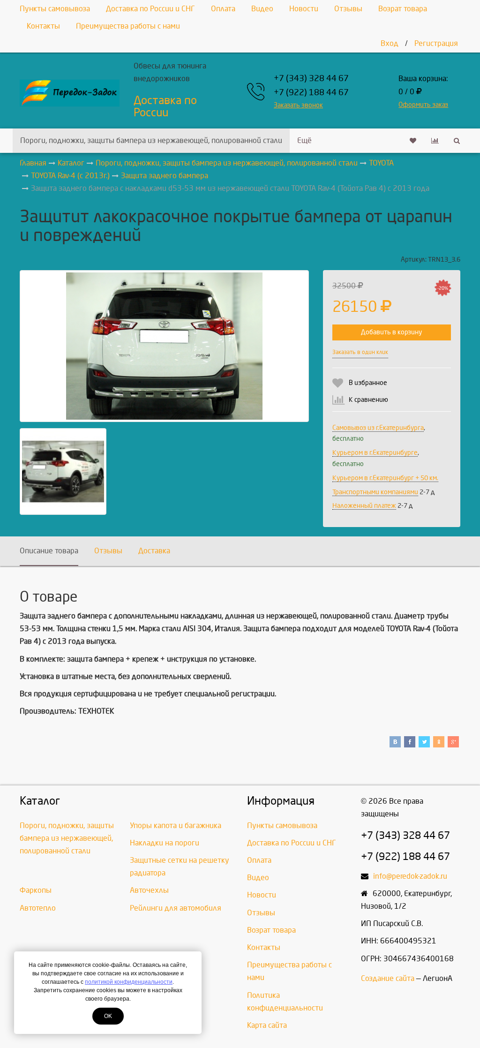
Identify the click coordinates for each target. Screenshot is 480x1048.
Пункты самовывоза (55, 9)
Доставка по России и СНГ (150, 9)
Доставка (154, 551)
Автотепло (38, 908)
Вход (389, 43)
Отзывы (348, 9)
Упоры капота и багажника (175, 825)
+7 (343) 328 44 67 (311, 78)
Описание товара (49, 551)
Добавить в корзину (391, 332)
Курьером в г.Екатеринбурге (375, 452)
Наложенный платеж (364, 505)
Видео (262, 9)
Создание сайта (387, 978)
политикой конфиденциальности (128, 982)
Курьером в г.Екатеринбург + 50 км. (385, 478)
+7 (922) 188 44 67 (311, 92)
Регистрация (436, 43)
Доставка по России (165, 106)
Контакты (43, 26)
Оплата (223, 9)
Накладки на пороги (164, 843)
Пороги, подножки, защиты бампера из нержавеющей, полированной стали (151, 140)
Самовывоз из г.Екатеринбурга (378, 427)
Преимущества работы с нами (128, 26)
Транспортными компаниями (375, 492)
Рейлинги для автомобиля (175, 908)
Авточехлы (149, 890)
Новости (303, 9)
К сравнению (368, 399)
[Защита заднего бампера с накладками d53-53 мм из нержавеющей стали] (164, 346)
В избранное (368, 382)
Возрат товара (402, 9)
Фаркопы (36, 890)
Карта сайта (267, 1025)
